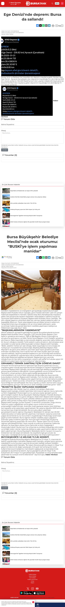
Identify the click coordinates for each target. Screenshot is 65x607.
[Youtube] (37, 588)
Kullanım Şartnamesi (32, 579)
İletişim (32, 582)
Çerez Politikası (32, 576)
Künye (32, 581)
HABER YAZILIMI (14, 597)
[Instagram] (32, 588)
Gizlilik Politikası (32, 574)
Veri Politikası (32, 577)
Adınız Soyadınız (7, 124)
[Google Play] (26, 593)
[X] (27, 588)
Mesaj (3, 131)
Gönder (4, 150)
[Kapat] (33, 602)
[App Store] (38, 593)
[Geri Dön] (2, 3)
